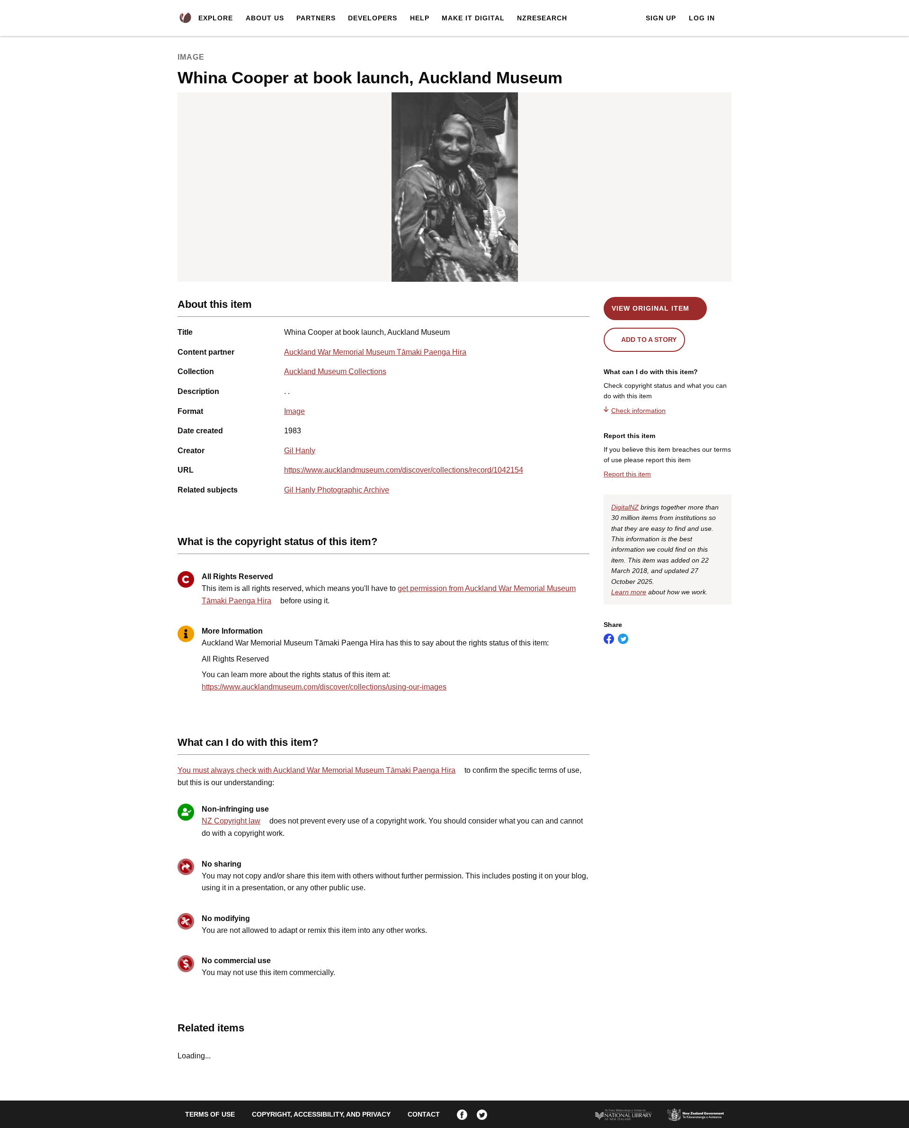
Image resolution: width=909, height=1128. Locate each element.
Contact (424, 1114)
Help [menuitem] (419, 18)
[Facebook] (462, 1114)
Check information (638, 410)
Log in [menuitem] (702, 18)
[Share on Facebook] (609, 639)
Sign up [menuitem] (661, 18)
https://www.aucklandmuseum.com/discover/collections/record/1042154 (403, 470)
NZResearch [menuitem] (542, 18)
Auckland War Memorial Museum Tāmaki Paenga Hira (375, 352)
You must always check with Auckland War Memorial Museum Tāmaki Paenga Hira (316, 770)
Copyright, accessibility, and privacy (321, 1114)
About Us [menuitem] (265, 18)
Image (294, 411)
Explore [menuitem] (215, 18)
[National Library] (623, 1114)
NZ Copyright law (231, 821)
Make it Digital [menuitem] (473, 18)
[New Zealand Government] (695, 1114)
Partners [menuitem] (316, 18)
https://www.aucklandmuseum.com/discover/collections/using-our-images (324, 687)
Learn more (628, 592)
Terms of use (210, 1114)
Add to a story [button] (649, 339)
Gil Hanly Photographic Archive (336, 490)
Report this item (627, 474)
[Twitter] (482, 1114)
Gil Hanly (299, 451)
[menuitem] (185, 18)
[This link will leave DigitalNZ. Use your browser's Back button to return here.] (455, 187)
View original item (650, 308)
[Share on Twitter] (623, 639)
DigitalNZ (625, 507)
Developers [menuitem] (372, 18)
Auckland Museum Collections (335, 371)
